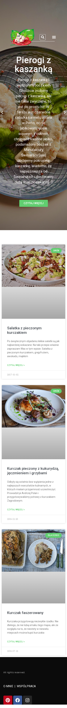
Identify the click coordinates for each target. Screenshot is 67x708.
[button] (43, 37)
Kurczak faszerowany (25, 613)
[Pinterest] (7, 700)
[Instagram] (27, 700)
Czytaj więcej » (16, 365)
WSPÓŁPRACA (26, 686)
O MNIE (8, 686)
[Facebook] (17, 700)
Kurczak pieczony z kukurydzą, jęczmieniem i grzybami (33, 470)
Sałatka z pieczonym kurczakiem (24, 330)
